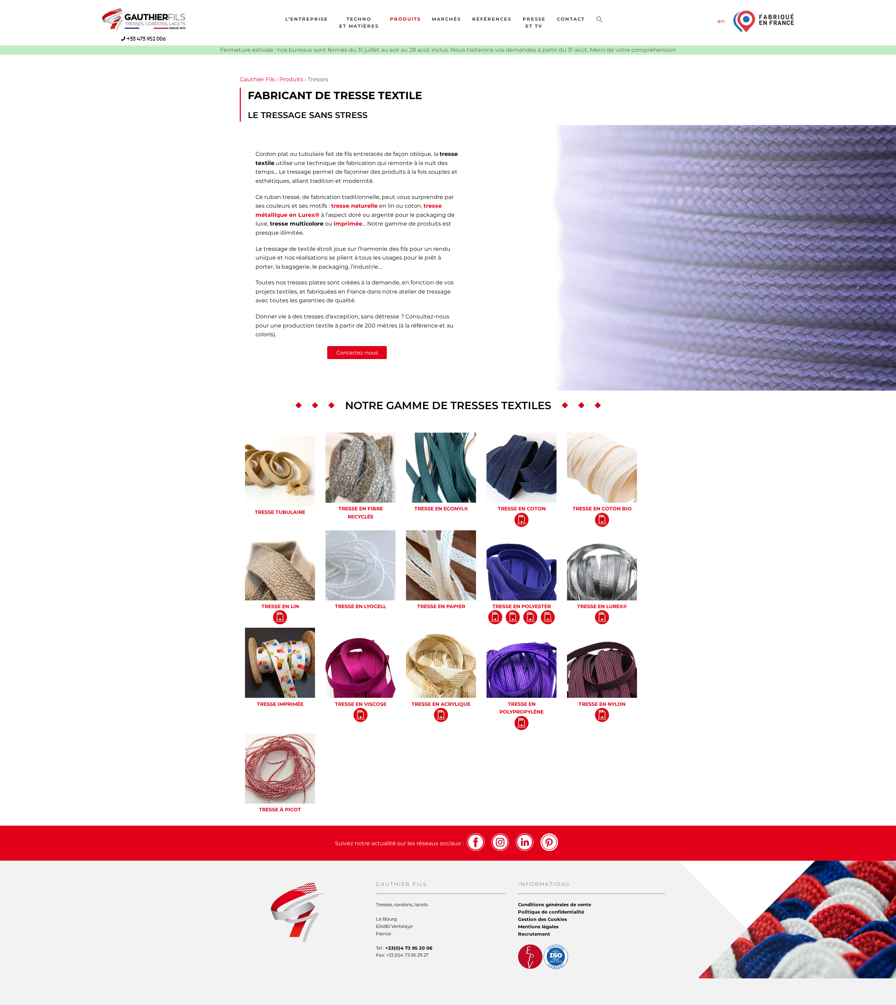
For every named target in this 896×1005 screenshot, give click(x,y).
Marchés (446, 19)
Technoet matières (359, 22)
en (721, 21)
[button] (599, 19)
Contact (571, 19)
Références (491, 19)
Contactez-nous (357, 352)
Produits (405, 19)
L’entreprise (306, 19)
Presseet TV (534, 22)
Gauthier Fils (257, 79)
